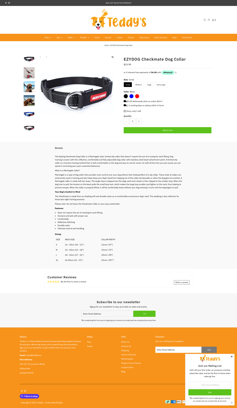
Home (106, 45)
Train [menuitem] (97, 37)
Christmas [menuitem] (187, 37)
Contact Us (126, 346)
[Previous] (40, 57)
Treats (90, 346)
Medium (138, 85)
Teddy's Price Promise (131, 363)
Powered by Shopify (54, 402)
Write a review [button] (181, 282)
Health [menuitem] (83, 37)
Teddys (40, 402)
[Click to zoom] (112, 57)
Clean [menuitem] (119, 37)
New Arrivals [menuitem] (161, 37)
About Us (125, 342)
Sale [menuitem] (175, 37)
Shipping (125, 350)
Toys (89, 342)
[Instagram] (9, 3)
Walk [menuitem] (70, 37)
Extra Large (161, 85)
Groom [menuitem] (108, 37)
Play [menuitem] (47, 37)
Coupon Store (127, 367)
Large (149, 85)
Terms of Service (128, 354)
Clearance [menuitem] (144, 37)
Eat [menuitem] (59, 37)
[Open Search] (205, 20)
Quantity (127, 116)
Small (128, 85)
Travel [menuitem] (131, 37)
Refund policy (127, 359)
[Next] (46, 57)
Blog (123, 371)
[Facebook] (6, 3)
